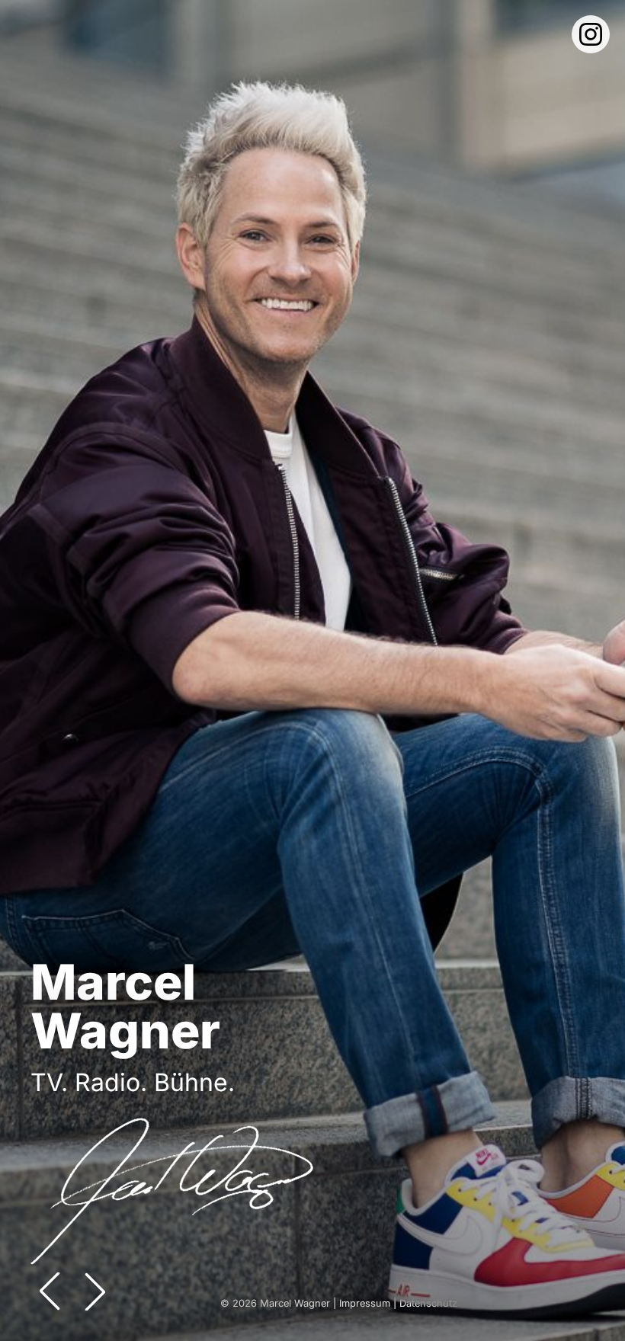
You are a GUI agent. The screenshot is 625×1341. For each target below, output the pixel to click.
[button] (95, 1291)
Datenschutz (428, 1303)
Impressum (364, 1303)
